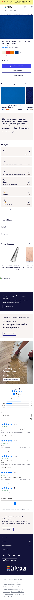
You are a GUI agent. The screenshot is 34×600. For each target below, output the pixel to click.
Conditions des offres (17, 579)
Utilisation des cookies (8, 596)
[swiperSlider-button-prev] (25, 84)
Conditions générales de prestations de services (13, 587)
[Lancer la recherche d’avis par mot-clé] (30, 419)
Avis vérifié (5, 426)
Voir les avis (15, 47)
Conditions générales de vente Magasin (11, 582)
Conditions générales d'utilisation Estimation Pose (13, 589)
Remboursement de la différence (17, 592)
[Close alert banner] (32, 2)
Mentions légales (6, 592)
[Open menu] (2, 7)
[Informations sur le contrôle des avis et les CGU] (25, 396)
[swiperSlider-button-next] (30, 84)
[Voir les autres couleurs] (21, 52)
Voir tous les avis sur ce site (17, 398)
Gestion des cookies (19, 594)
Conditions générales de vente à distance (11, 584)
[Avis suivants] (20, 503)
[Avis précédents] (12, 503)
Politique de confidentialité (8, 594)
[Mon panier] (32, 6)
